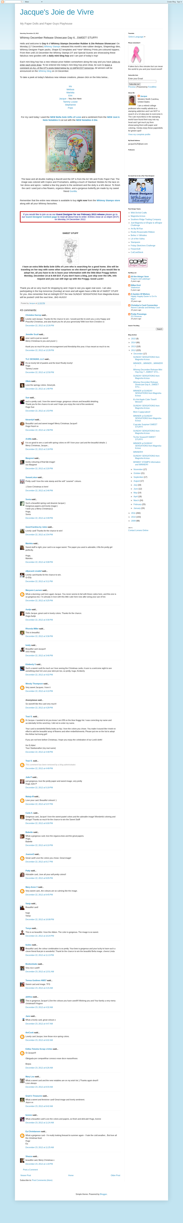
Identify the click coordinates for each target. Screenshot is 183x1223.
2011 (133, 513)
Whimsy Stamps (52, 46)
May (136, 493)
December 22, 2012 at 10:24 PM (40, 936)
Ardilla (29, 439)
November (138, 469)
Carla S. (29, 813)
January (137, 508)
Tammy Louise (70, 102)
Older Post (115, 1175)
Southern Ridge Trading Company (146, 219)
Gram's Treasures (34, 1096)
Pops (70, 108)
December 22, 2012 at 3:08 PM (39, 562)
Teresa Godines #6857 (36, 980)
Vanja (28, 903)
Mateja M (30, 796)
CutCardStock (137, 252)
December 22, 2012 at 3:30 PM (39, 620)
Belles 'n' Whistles (139, 235)
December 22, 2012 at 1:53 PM (39, 411)
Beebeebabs (31, 964)
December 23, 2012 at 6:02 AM (39, 1040)
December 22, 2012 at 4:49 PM (39, 768)
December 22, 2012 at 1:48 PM (39, 389)
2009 (133, 521)
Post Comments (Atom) (42, 1180)
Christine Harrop (33, 315)
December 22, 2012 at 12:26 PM (40, 326)
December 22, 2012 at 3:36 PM (39, 636)
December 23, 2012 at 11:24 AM (40, 1123)
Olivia (28, 381)
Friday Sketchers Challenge (143, 246)
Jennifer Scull (32, 334)
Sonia (28, 499)
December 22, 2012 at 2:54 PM (39, 535)
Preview (131, 87)
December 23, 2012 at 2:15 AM (39, 988)
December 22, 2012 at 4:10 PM (39, 691)
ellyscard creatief (34, 571)
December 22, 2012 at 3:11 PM (39, 581)
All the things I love (140, 276)
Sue (27, 398)
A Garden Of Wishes (140, 294)
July (136, 485)
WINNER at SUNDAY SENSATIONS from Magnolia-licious (147, 393)
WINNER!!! (138, 452)
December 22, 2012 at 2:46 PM (39, 490)
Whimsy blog (44, 71)
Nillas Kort (136, 285)
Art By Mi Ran (137, 229)
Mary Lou (30, 1077)
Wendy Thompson (34, 684)
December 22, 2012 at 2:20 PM (39, 468)
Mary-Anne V (32, 887)
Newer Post (26, 1175)
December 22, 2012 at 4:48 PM (39, 752)
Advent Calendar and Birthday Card (145, 307)
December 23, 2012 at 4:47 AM (39, 1024)
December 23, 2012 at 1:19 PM (39, 1164)
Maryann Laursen (34, 590)
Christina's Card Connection (144, 305)
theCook (30, 1033)
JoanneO (30, 854)
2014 (133, 342)
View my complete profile (139, 134)
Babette (29, 832)
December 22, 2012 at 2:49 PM (39, 518)
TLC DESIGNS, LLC (35, 359)
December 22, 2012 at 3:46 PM (39, 655)
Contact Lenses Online (138, 530)
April (136, 496)
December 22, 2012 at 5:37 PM (39, 804)
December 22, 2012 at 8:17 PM (39, 862)
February (138, 504)
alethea (29, 997)
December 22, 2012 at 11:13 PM (40, 955)
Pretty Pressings (139, 314)
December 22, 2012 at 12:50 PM (40, 372)
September (139, 477)
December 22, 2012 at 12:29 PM (40, 350)
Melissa (70, 89)
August (137, 481)
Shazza (29, 1156)
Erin (70, 95)
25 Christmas (136, 316)
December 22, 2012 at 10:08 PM (40, 919)
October (137, 473)
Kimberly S (31, 664)
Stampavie (135, 242)
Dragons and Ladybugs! (140, 279)
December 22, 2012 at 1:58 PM (39, 430)
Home (71, 1175)
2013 (133, 346)
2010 (133, 517)
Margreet (30, 458)
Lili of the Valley (138, 239)
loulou (28, 945)
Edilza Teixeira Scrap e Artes (39, 1049)
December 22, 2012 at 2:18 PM (39, 449)
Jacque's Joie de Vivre (57, 12)
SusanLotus (31, 477)
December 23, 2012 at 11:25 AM (40, 1147)
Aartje (28, 609)
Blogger (103, 1194)
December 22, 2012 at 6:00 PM (39, 823)
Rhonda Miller (32, 629)
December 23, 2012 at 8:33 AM (39, 1087)
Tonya (28, 928)
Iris (70, 86)
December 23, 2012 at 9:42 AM (39, 1106)
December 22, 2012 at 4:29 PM (39, 708)
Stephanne (70, 105)
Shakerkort (135, 287)
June (136, 489)
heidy (28, 645)
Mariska (70, 92)
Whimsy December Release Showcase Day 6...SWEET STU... (146, 384)
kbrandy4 (30, 420)
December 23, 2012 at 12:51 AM (40, 972)
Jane (28, 1016)
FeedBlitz (152, 87)
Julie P (29, 777)
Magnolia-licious (138, 216)
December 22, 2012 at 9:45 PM (39, 895)
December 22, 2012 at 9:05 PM (39, 878)
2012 (133, 350)
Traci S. (29, 716)
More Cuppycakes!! (141, 412)
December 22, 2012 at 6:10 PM (39, 845)
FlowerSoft (135, 249)
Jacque (62, 98)
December (138, 354)
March (137, 500)
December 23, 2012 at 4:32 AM (39, 1007)
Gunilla (73, 191)
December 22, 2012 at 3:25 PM (39, 600)
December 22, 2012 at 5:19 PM (39, 788)
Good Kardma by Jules (36, 527)
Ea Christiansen (33, 1131)
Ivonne (29, 1115)
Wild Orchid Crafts (139, 213)
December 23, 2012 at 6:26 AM (39, 1068)
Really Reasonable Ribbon (143, 232)
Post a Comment (30, 1170)
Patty (28, 871)
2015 (133, 339)
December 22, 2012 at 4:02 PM (39, 675)
